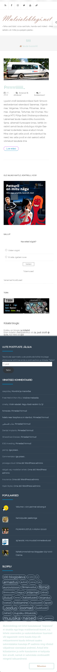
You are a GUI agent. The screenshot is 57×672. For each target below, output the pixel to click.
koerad (7, 602)
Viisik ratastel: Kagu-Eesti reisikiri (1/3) (26, 404)
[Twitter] (24, 5)
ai (37, 577)
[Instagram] (18, 5)
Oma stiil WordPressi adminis (29, 463)
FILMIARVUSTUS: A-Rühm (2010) (31, 529)
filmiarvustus (29, 587)
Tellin (8, 370)
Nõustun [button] (41, 666)
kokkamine (21, 602)
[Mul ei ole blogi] (27, 23)
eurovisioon (11, 587)
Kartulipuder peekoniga (26, 518)
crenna (33, 582)
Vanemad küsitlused (13, 280)
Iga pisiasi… (14, 450)
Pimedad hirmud (19, 411)
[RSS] (5, 5)
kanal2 (17, 598)
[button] (15, 666)
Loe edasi (11, 148)
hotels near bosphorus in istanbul (17, 417)
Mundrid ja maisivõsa (21, 391)
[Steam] (36, 5)
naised (29, 618)
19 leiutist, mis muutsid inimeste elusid (33, 540)
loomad (26, 608)
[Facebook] (12, 5)
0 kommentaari (39, 94)
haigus (20, 592)
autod (24, 582)
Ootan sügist (14, 250)
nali (40, 618)
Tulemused (28, 271)
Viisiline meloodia (31, 398)
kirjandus (45, 597)
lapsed (48, 603)
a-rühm (31, 577)
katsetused (30, 597)
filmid (44, 587)
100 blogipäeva (14, 577)
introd (44, 592)
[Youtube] (30, 5)
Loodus (10, 608)
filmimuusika (9, 592)
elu (39, 582)
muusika (11, 618)
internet (33, 592)
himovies (6, 411)
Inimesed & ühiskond (21, 94)
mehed (7, 613)
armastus (10, 582)
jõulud (7, 597)
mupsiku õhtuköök (25, 613)
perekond (49, 618)
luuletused (42, 608)
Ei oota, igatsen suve (17, 257)
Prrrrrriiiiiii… (14, 87)
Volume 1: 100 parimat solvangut (31, 507)
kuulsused (36, 602)
